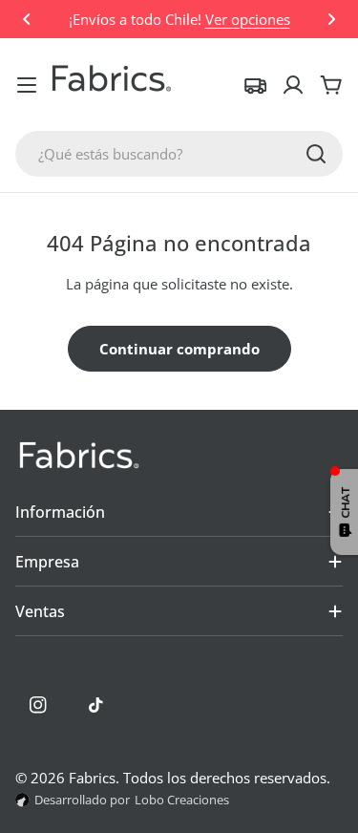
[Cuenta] (293, 85)
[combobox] (179, 154)
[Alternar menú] (26, 85)
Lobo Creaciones (182, 799)
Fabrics (92, 777)
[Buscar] (316, 153)
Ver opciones (247, 19)
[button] (26, 19)
